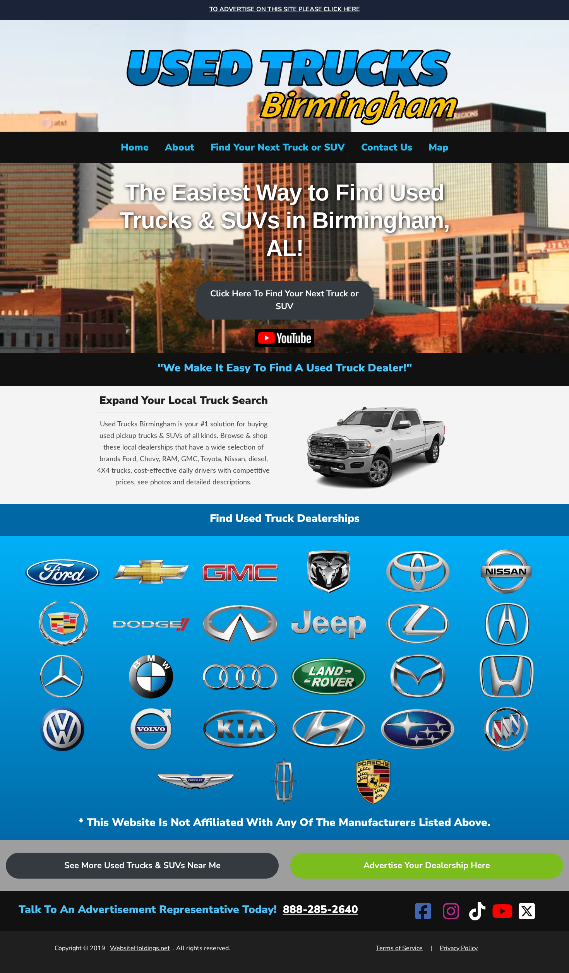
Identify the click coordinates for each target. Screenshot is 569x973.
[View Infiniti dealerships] (240, 624)
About (179, 147)
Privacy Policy (459, 948)
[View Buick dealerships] (506, 729)
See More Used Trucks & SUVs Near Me (142, 865)
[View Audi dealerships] (240, 676)
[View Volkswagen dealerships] (62, 729)
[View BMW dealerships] (151, 676)
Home (135, 147)
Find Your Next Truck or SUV (278, 147)
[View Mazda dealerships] (417, 676)
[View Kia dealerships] (240, 729)
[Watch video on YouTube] (284, 338)
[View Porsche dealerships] (373, 781)
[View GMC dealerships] (240, 572)
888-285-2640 (320, 909)
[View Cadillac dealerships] (62, 624)
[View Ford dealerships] (62, 572)
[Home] (284, 75)
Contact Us (386, 147)
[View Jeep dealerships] (328, 624)
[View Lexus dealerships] (417, 624)
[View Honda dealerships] (506, 676)
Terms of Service (399, 948)
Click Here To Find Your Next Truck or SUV (284, 300)
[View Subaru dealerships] (417, 729)
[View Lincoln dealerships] (284, 781)
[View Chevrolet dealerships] (151, 572)
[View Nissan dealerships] (506, 572)
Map (438, 147)
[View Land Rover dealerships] (328, 676)
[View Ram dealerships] (328, 572)
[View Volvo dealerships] (151, 729)
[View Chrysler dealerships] (195, 781)
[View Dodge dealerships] (151, 624)
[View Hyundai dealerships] (328, 729)
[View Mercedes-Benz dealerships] (62, 676)
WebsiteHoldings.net (140, 948)
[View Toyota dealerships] (417, 572)
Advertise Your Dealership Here (426, 865)
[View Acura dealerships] (506, 624)
